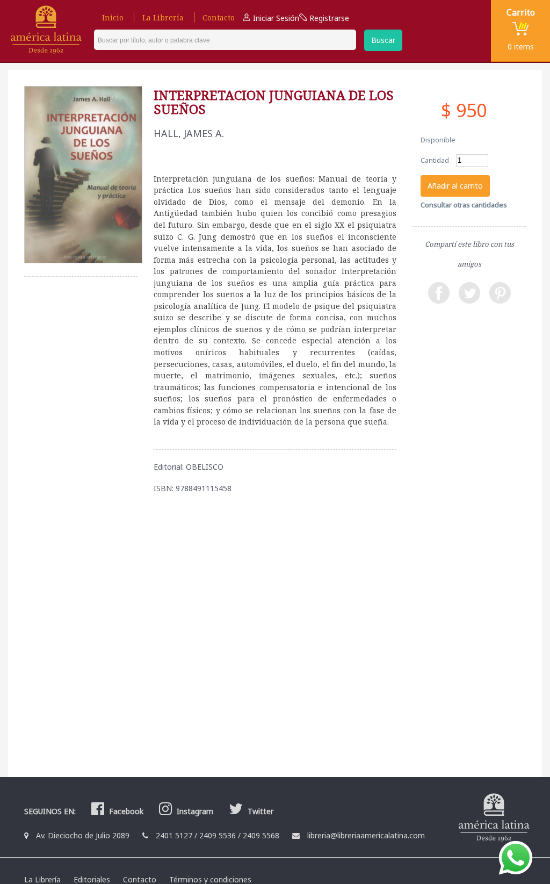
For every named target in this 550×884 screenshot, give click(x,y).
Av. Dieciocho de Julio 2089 (82, 835)
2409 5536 (217, 835)
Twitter (259, 811)
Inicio (113, 17)
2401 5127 (174, 835)
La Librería (163, 17)
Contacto (218, 17)
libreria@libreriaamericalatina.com (366, 835)
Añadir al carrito (455, 186)
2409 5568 (261, 835)
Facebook (125, 811)
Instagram (194, 811)
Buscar (383, 40)
